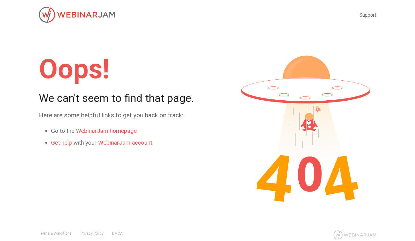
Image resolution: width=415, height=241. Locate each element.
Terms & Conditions (55, 233)
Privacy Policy (92, 233)
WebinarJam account (125, 142)
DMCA (117, 233)
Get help (61, 142)
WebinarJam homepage (106, 130)
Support (367, 15)
